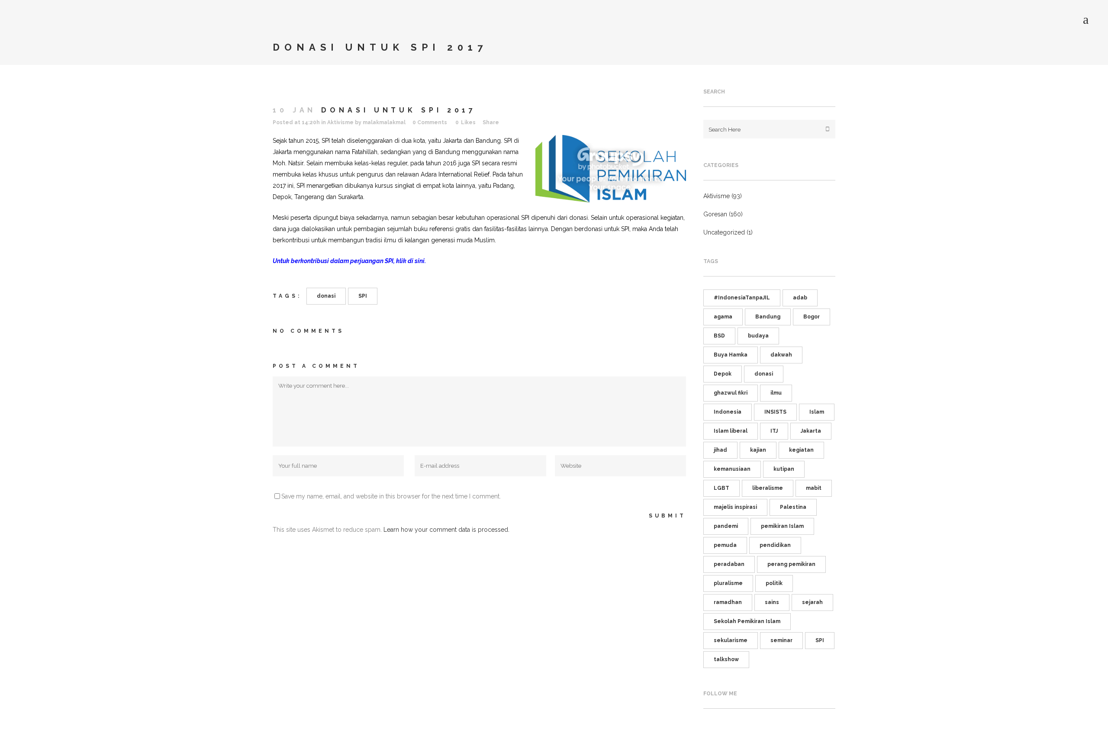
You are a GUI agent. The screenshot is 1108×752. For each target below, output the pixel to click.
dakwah (781, 355)
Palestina (793, 507)
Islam (816, 412)
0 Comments (429, 122)
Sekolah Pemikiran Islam (747, 621)
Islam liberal (730, 431)
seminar (781, 640)
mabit (813, 488)
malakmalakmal (384, 122)
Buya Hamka (730, 355)
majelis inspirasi (735, 507)
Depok (722, 374)
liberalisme (767, 488)
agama (723, 317)
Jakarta (811, 431)
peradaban (729, 564)
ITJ (774, 431)
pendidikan (775, 545)
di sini (416, 260)
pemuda (725, 545)
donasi (326, 296)
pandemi (726, 526)
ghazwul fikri (730, 393)
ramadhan (728, 602)
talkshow (726, 659)
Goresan (715, 214)
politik (774, 583)
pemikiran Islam (782, 526)
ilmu (776, 393)
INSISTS (775, 412)
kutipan (783, 469)
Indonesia (727, 412)
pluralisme (728, 583)
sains (772, 602)
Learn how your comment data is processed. (446, 529)
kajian (758, 450)
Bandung (767, 317)
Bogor (811, 317)
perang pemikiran (791, 564)
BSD (719, 336)
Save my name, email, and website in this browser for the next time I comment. (391, 496)
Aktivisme (340, 122)
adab (800, 298)
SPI (362, 296)
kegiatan (801, 450)
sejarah (812, 602)
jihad (720, 450)
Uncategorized (724, 232)
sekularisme (730, 640)
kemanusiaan (732, 469)
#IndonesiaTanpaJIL (742, 298)
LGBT (721, 488)
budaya (758, 336)
